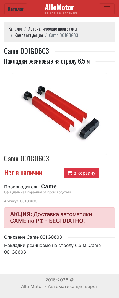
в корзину (83, 173)
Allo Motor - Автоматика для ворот (59, 286)
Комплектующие (29, 35)
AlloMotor (61, 8)
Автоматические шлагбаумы (52, 28)
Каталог (16, 9)
